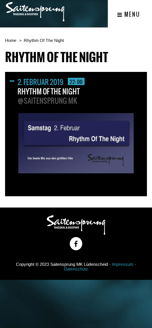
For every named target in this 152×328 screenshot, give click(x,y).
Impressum (122, 264)
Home (10, 40)
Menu (131, 14)
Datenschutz (76, 269)
